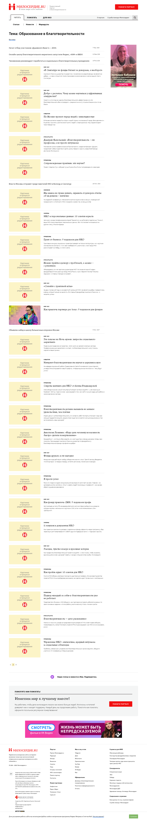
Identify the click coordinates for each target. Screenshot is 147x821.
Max (76, 772)
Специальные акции (116, 772)
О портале (100, 18)
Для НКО (47, 17)
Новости (30, 24)
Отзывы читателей (56, 770)
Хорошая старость (115, 780)
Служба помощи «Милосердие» (118, 18)
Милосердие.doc (115, 786)
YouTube (77, 764)
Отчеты (77, 788)
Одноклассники (80, 761)
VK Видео (78, 770)
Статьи (16, 24)
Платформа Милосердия (117, 758)
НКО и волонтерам (56, 772)
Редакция (53, 756)
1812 (111, 775)
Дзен (76, 756)
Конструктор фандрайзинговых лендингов (123, 756)
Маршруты (44, 24)
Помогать (32, 17)
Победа (112, 777)
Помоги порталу (126, 7)
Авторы (52, 758)
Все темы (12, 39)
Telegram (77, 753)
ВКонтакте (78, 758)
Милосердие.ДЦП (115, 788)
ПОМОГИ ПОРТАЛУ (121, 704)
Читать (17, 17)
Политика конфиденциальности (85, 786)
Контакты (53, 778)
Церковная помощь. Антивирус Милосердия (123, 791)
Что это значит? (98, 816)
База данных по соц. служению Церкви (122, 800)
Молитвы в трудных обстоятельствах (121, 783)
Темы (51, 767)
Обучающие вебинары (117, 753)
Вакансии (53, 761)
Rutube (77, 767)
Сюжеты (52, 764)
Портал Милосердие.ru (57, 753)
